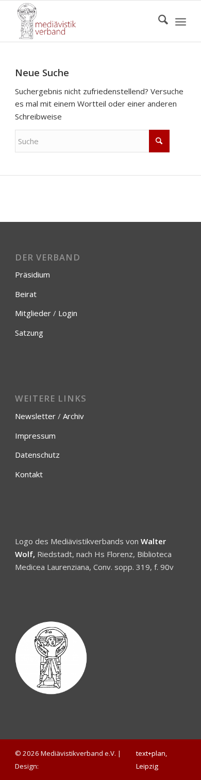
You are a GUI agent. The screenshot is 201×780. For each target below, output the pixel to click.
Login (67, 313)
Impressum (35, 435)
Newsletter (35, 416)
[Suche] (158, 21)
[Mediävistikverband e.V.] (83, 21)
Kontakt (29, 474)
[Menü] (180, 21)
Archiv (73, 416)
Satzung (29, 332)
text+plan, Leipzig (151, 760)
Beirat (26, 294)
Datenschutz (37, 454)
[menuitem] (158, 21)
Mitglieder (33, 313)
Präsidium (32, 274)
